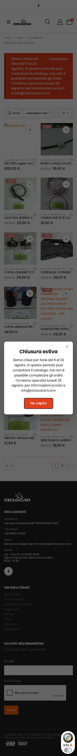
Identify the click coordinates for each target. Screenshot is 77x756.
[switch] (68, 750)
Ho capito (38, 403)
